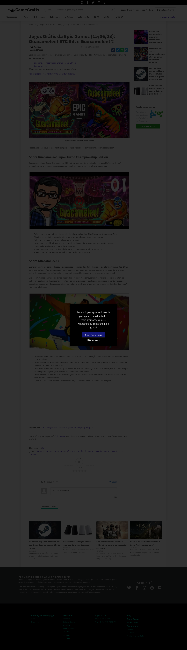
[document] (93, 325)
